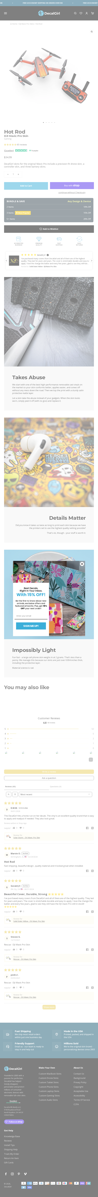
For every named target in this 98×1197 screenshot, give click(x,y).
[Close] (82, 564)
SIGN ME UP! (31, 626)
